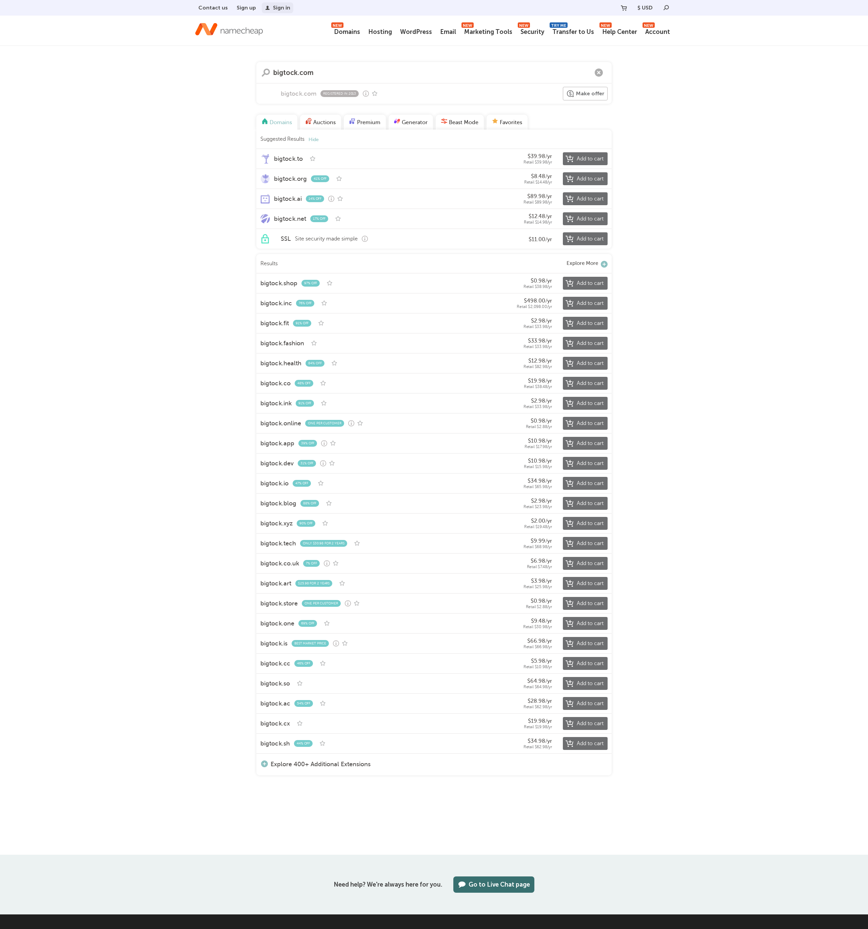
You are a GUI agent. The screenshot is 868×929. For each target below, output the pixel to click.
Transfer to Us (572, 31)
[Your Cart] (623, 7)
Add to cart (590, 159)
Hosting (380, 32)
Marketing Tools (487, 31)
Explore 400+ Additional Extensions (321, 764)
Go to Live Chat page (499, 884)
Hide (314, 139)
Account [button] (657, 31)
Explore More (582, 263)
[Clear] (599, 73)
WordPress (416, 32)
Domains (346, 31)
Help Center (619, 31)
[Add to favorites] (375, 94)
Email (448, 32)
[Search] (666, 7)
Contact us (213, 7)
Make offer (590, 93)
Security (531, 31)
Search (266, 73)
